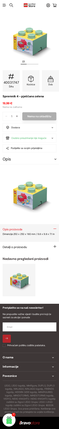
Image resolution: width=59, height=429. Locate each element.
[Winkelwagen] (54, 5)
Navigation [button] (4, 5)
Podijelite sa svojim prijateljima (26, 148)
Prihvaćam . (26, 345)
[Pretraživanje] (11, 5)
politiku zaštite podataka (32, 345)
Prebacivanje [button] (55, 159)
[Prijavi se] (48, 5)
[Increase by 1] (17, 116)
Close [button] (29, 357)
